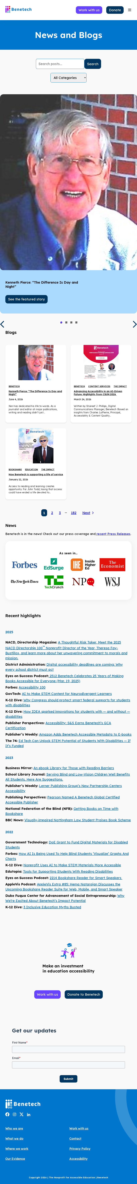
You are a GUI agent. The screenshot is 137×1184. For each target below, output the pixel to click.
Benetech (14, 386)
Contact (75, 1138)
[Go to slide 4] (76, 322)
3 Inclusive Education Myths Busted (52, 907)
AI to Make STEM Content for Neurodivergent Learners (67, 694)
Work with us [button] (89, 10)
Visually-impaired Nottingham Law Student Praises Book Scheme (77, 820)
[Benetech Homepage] (22, 1104)
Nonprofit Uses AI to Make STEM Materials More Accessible (72, 865)
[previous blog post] (2, 324)
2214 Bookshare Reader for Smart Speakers (86, 878)
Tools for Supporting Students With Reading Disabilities (68, 871)
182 (73, 513)
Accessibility (78, 1159)
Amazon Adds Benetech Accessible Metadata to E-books (85, 734)
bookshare (15, 469)
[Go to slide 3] (71, 322)
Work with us (78, 1128)
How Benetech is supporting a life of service (36, 474)
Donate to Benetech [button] (83, 994)
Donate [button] (115, 10)
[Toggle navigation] (130, 10)
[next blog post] (135, 324)
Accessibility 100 (32, 687)
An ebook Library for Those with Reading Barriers (73, 768)
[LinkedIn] (28, 1115)
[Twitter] (22, 1115)
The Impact (120, 386)
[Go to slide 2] (66, 322)
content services (99, 386)
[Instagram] (14, 1115)
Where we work (16, 1149)
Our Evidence (15, 1159)
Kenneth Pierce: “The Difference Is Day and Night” (35, 393)
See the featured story (26, 299)
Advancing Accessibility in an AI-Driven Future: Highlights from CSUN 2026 (98, 393)
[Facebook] (7, 1115)
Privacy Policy (79, 1149)
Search (92, 64)
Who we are (14, 1128)
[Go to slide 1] (61, 322)
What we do (14, 1138)
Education (31, 469)
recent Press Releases (113, 534)
